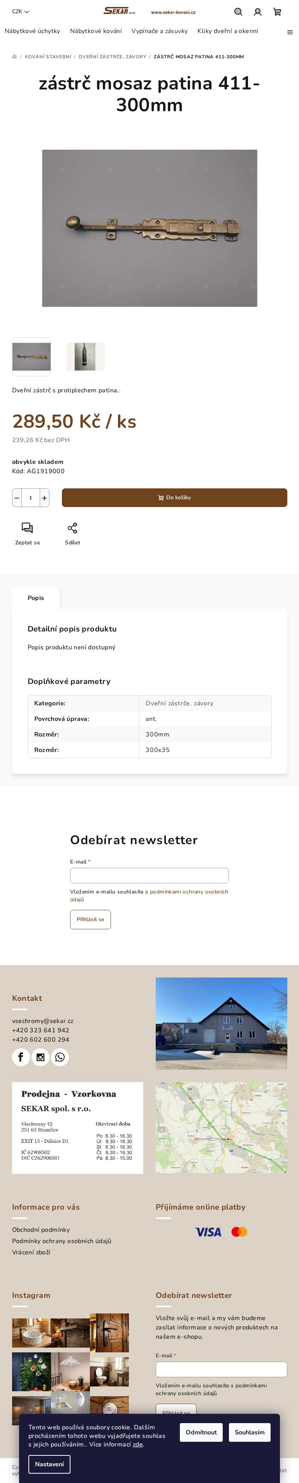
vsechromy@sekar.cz (43, 1021)
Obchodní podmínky (41, 1230)
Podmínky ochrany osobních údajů (62, 1241)
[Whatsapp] (60, 1057)
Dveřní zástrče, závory (180, 703)
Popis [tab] (36, 598)
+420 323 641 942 (41, 1030)
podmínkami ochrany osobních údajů (211, 1389)
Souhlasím (250, 1432)
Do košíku (178, 497)
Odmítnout (201, 1432)
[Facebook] (21, 1057)
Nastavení (49, 1464)
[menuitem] (32, 31)
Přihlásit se (90, 919)
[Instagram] (40, 1057)
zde (138, 1444)
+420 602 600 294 (41, 1039)
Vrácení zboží (31, 1252)
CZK (17, 11)
